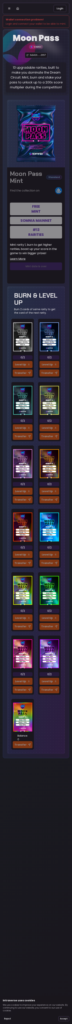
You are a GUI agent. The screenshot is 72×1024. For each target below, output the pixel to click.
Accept (64, 1018)
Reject (7, 1018)
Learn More (18, 259)
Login (60, 8)
